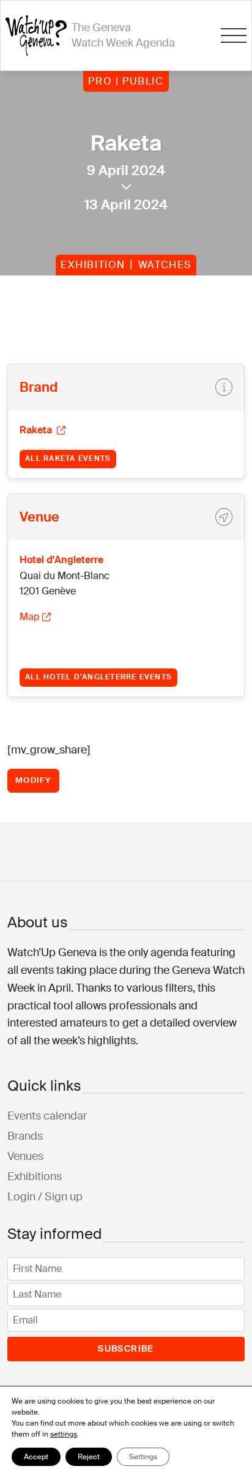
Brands (25, 1136)
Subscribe (126, 1348)
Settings (143, 1457)
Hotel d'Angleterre (61, 559)
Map (30, 616)
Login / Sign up (45, 1196)
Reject (89, 1457)
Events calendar (47, 1116)
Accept (36, 1457)
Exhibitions (34, 1176)
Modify (33, 780)
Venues (25, 1156)
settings (63, 1434)
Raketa (37, 430)
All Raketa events (68, 458)
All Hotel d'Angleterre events (98, 677)
